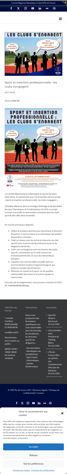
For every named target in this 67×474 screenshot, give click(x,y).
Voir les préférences (33, 463)
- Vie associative (32, 348)
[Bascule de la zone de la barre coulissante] (64, 3)
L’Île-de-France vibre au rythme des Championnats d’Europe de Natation (54, 361)
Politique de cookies (21, 470)
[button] (62, 413)
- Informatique (32, 360)
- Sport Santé (31, 357)
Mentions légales (40, 390)
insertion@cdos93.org (18, 285)
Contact (40, 393)
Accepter (33, 446)
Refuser (33, 455)
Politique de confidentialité (42, 470)
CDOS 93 (15, 100)
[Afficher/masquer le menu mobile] (60, 18)
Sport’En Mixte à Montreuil (52, 318)
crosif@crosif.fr (11, 332)
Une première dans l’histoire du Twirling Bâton (54, 336)
